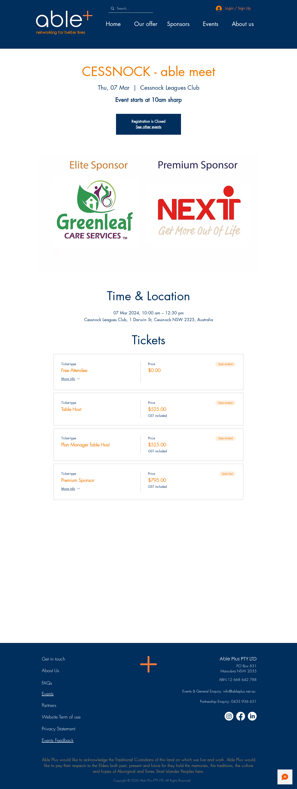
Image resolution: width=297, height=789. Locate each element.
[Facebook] (240, 716)
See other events (148, 127)
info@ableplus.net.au (239, 691)
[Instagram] (229, 716)
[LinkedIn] (252, 716)
